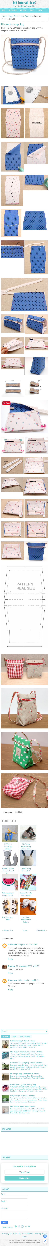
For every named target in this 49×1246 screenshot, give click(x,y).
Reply (10, 959)
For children (19, 16)
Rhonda (11, 966)
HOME (3, 10)
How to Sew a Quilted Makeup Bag (23, 1085)
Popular (5, 1036)
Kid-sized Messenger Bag (12, 24)
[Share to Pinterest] (21, 812)
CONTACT (40, 10)
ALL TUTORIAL (13, 10)
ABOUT (32, 10)
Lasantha (37, 1240)
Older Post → (42, 930)
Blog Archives (25, 1036)
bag (10, 16)
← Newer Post (7, 930)
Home (4, 16)
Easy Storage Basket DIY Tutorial (22, 1096)
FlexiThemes (18, 1240)
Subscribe (24, 1178)
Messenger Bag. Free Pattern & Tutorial (24, 1074)
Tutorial (28, 16)
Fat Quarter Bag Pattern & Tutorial (22, 1041)
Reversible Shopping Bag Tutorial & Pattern (26, 1063)
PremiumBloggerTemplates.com (18, 1242)
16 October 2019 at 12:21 (28, 980)
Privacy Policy (41, 1234)
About (24, 1237)
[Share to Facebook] (19, 812)
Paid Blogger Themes (34, 1242)
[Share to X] (16, 812)
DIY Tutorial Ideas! (24, 2)
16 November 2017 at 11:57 (27, 966)
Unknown (12, 945)
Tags (14, 1036)
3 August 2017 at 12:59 (27, 945)
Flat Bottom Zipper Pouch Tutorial (22, 1106)
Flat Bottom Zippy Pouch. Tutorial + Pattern (26, 1052)
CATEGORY (23, 10)
